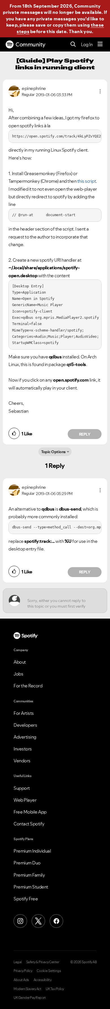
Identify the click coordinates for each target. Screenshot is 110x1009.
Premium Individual (32, 851)
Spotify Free (26, 899)
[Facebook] (56, 921)
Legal (18, 962)
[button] (100, 91)
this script (86, 181)
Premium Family (29, 875)
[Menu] (100, 44)
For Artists (24, 713)
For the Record (28, 686)
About (20, 662)
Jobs (18, 674)
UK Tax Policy (55, 989)
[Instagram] (20, 921)
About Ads (21, 980)
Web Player (25, 800)
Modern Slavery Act (27, 989)
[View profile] (14, 91)
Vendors (22, 761)
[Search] (73, 44)
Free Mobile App (30, 812)
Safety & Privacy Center (42, 962)
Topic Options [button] (53, 452)
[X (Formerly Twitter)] (38, 921)
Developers (25, 725)
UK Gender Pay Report (30, 997)
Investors (23, 749)
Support (22, 788)
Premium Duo (27, 863)
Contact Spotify (29, 824)
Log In (87, 44)
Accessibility (43, 980)
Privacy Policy (23, 971)
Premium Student (31, 887)
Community (30, 44)
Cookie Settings (49, 971)
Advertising (25, 737)
